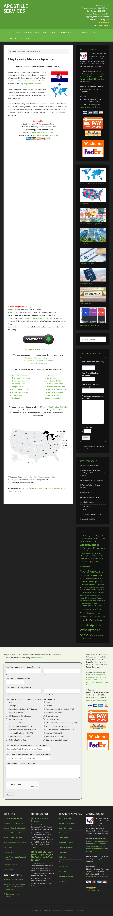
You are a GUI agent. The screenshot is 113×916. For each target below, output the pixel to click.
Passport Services (86, 283)
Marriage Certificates (21, 378)
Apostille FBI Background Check (88, 536)
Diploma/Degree (52, 719)
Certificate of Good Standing (56, 389)
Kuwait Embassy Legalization (87, 584)
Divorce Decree (18, 384)
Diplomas (16, 398)
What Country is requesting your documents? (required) (29, 754)
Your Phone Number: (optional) (90, 374)
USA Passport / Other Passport (20, 716)
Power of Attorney (20, 392)
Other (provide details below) (57, 740)
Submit (85, 438)
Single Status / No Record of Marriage (22, 709)
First (7, 674)
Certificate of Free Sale (53, 392)
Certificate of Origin (52, 395)
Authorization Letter (53, 381)
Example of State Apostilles (13, 833)
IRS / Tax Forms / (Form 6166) (57, 726)
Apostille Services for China (89, 497)
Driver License (50, 378)
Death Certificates (19, 381)
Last (45, 674)
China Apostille (92, 553)
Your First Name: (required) (93, 363)
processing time (89, 89)
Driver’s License (64, 867)
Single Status (17, 386)
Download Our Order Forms (89, 325)
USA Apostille (84, 204)
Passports (48, 375)
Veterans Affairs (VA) (54, 733)
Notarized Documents (54, 712)
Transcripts (17, 395)
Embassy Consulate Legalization (91, 224)
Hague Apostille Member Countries (92, 184)
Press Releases (9, 852)
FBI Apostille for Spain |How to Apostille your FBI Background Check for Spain (92, 472)
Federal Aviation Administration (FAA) (60, 730)
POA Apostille (96, 603)
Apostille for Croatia (87, 502)
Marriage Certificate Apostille (88, 589)
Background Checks (20, 389)
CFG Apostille (83, 553)
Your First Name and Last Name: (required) (23, 667)
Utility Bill (62, 871)
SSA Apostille (98, 616)
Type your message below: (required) (93, 397)
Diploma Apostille (89, 561)
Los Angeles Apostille (96, 587)
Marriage (12, 706)
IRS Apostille (101, 578)
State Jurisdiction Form (38, 363)
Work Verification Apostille (92, 638)
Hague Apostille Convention (30, 84)
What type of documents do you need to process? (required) (31, 699)
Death (48, 702)
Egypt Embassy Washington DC (90, 514)
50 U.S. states (53, 407)
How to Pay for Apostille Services (15, 842)
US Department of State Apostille (91, 480)
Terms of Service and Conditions (34, 488)
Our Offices (84, 244)
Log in (81, 910)
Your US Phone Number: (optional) (19, 678)
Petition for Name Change (55, 736)
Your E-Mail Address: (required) (90, 385)
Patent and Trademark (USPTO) (20, 733)
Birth (10, 702)
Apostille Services (16, 8)
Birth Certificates (19, 375)
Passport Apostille (92, 600)
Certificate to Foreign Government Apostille (92, 551)
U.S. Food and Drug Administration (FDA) (61, 723)
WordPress (74, 910)
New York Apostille (94, 592)
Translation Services (87, 263)
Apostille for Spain (89, 538)
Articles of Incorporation (54, 386)
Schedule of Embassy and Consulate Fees (38, 361)
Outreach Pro (48, 910)
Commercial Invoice (52, 398)
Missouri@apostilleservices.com (41, 132)
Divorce (49, 706)
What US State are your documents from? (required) (28, 745)
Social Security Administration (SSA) (22, 730)
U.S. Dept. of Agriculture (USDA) (20, 726)
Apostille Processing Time (99, 19)
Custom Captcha (89, 427)
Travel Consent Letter (53, 384)
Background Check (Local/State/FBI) (60, 709)
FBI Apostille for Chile (87, 519)
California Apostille (88, 548)
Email (7, 695)
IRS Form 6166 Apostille (91, 581)
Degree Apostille (98, 558)
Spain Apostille (90, 616)
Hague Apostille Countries (13, 838)
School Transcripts (15, 719)
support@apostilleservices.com (97, 17)
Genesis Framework (62, 910)
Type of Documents (86, 303)
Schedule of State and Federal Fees (38, 358)
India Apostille (92, 578)
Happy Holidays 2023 (87, 492)
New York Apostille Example (89, 465)
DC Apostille (96, 556)
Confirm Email (48, 695)
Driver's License (52, 716)
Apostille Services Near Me (13, 818)
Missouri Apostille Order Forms (46, 135)
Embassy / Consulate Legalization (15, 828)
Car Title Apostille (101, 548)
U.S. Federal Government (36, 410)
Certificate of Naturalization (19, 736)
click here (87, 449)
